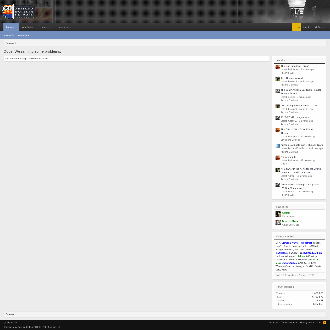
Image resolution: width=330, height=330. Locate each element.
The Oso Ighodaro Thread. (295, 66)
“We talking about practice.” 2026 (299, 105)
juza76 (279, 246)
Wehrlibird (303, 259)
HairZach (299, 249)
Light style (11, 322)
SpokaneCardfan (300, 246)
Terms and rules (289, 322)
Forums (10, 27)
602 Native (311, 256)
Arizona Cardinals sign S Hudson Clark (302, 144)
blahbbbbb (317, 304)
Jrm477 (309, 266)
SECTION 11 (295, 253)
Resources (46, 27)
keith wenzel (282, 256)
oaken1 (292, 256)
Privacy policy (307, 322)
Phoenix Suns (288, 73)
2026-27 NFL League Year (295, 117)
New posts (8, 35)
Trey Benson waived (292, 78)
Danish (286, 246)
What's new (27, 27)
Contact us (273, 322)
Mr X (278, 243)
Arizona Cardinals (289, 84)
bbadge (279, 249)
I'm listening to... (289, 157)
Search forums (24, 35)
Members (63, 27)
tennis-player (298, 266)
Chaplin (279, 259)
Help (318, 322)
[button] (17, 27)
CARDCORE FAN (307, 263)
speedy (316, 243)
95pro (284, 269)
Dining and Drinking (290, 140)
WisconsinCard (283, 266)
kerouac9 (288, 249)
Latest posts (283, 60)
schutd (308, 249)
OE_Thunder (290, 259)
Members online (285, 236)
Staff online (282, 206)
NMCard (314, 246)
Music (284, 163)
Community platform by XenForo (31, 327)
